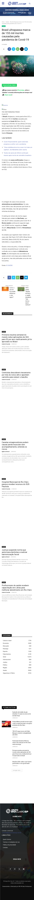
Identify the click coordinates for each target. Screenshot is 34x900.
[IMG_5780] (17, 11)
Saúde (7, 22)
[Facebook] (9, 49)
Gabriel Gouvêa (6, 344)
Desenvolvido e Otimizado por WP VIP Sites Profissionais (17, 886)
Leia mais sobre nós (24, 827)
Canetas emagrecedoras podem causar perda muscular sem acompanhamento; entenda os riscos (15, 445)
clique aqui (8, 95)
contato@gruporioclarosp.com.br (11, 833)
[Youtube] (23, 869)
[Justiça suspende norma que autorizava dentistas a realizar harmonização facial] (17, 540)
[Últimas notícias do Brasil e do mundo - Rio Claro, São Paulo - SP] (17, 811)
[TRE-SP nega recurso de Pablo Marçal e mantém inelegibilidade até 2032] (6, 733)
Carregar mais (16, 770)
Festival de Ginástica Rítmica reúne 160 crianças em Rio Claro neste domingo (21, 742)
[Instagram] (15, 869)
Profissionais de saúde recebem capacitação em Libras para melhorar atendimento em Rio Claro (17, 587)
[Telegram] (26, 49)
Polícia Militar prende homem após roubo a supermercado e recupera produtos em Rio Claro (22, 723)
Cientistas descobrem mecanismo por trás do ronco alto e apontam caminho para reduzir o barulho (16, 374)
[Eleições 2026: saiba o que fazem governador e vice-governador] (6, 764)
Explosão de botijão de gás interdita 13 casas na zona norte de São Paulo (21, 713)
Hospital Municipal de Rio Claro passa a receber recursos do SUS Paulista (15, 484)
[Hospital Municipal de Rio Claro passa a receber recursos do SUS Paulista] (17, 472)
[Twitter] (13, 49)
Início (3, 22)
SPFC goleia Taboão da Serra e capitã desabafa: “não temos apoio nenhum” (28, 296)
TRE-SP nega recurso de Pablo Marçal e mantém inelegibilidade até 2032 (21, 733)
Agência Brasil (6, 451)
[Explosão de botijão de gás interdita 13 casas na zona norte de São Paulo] (6, 714)
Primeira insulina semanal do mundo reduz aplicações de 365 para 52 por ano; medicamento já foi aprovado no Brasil (17, 338)
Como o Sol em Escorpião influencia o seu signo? (13, 292)
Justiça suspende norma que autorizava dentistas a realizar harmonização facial (14, 552)
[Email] (22, 49)
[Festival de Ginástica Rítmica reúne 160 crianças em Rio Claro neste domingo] (6, 743)
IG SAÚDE (9, 265)
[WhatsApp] (17, 49)
